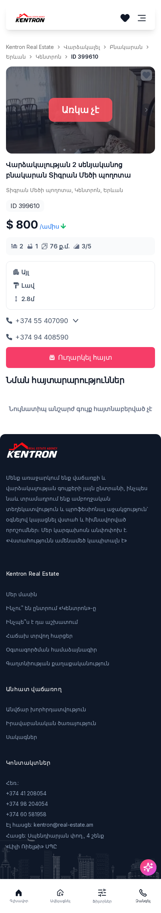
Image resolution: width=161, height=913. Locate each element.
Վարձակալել (82, 47)
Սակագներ (21, 737)
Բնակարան (126, 47)
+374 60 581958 (26, 814)
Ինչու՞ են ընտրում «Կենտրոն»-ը (51, 608)
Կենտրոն (48, 56)
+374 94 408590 (42, 337)
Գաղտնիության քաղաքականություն (57, 663)
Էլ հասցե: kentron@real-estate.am (49, 824)
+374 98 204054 (27, 804)
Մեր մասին (21, 594)
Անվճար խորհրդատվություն (46, 709)
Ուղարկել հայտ (85, 357)
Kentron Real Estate (30, 47)
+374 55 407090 (41, 321)
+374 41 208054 (26, 793)
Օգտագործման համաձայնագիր (51, 649)
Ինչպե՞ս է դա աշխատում (42, 622)
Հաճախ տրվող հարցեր (39, 635)
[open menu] (142, 18)
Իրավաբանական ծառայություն (51, 723)
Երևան (16, 56)
